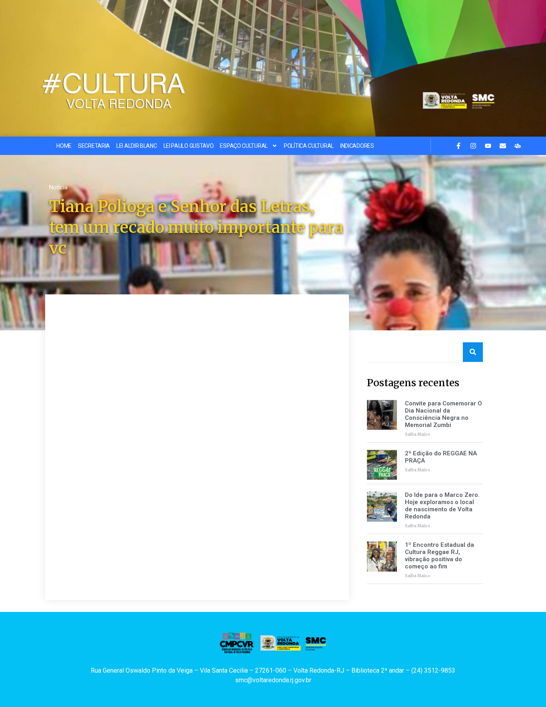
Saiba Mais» (417, 434)
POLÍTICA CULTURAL (309, 146)
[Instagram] (473, 145)
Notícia (58, 187)
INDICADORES (357, 146)
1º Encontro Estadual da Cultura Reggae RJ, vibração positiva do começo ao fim (439, 555)
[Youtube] (488, 145)
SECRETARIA (94, 146)
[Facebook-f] (458, 145)
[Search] (473, 352)
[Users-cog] (517, 145)
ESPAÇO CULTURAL (244, 146)
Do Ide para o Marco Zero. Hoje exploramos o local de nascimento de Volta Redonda (442, 505)
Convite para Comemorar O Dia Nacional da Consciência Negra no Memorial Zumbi (443, 414)
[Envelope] (502, 145)
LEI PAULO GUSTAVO (188, 146)
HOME (64, 146)
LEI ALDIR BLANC (136, 146)
